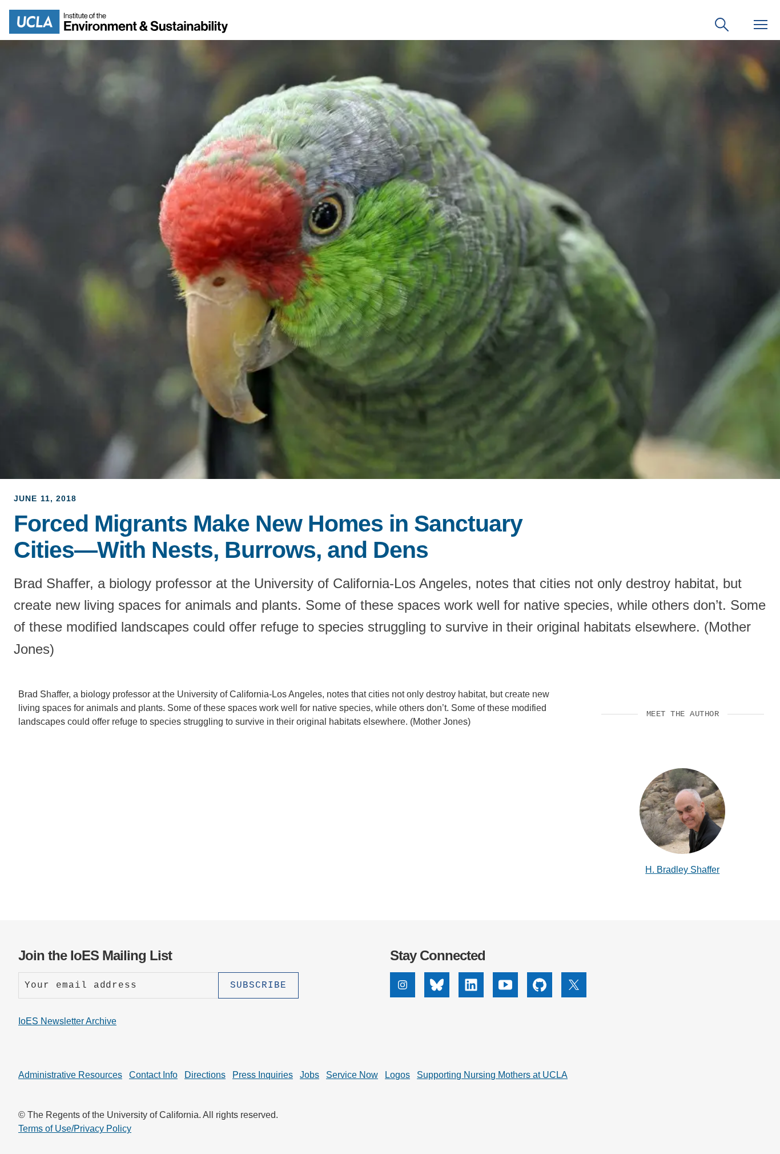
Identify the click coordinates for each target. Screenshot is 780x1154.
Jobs (309, 1075)
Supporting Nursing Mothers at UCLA (492, 1075)
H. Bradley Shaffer (682, 870)
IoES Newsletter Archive (67, 1021)
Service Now (352, 1075)
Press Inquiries (262, 1075)
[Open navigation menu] (760, 24)
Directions (205, 1075)
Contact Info (153, 1075)
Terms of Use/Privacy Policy (74, 1128)
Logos (397, 1075)
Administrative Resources (70, 1075)
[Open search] (721, 24)
